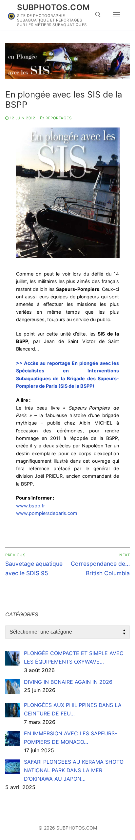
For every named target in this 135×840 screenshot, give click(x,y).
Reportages (58, 118)
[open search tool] (98, 15)
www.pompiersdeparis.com (46, 513)
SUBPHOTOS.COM (53, 7)
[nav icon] (116, 15)
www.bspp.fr (30, 505)
